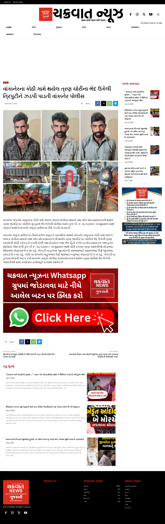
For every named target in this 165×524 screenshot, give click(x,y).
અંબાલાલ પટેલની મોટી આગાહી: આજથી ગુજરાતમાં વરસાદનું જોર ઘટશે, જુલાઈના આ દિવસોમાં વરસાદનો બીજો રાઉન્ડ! (136, 153)
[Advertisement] (82, 62)
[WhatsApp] (109, 103)
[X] (103, 103)
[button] (158, 14)
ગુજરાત (6, 82)
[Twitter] (144, 14)
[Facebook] (130, 14)
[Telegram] (115, 103)
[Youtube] (151, 14)
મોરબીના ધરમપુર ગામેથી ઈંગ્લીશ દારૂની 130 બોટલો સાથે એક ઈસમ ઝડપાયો (29, 355)
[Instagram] (137, 14)
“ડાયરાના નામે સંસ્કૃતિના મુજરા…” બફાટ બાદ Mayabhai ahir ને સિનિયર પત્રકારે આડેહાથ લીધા (45, 374)
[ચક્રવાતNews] (21, 492)
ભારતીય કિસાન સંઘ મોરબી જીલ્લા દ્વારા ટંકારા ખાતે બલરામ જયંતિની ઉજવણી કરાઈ (93, 355)
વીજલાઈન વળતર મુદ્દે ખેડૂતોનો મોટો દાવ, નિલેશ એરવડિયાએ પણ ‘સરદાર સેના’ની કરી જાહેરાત (43, 407)
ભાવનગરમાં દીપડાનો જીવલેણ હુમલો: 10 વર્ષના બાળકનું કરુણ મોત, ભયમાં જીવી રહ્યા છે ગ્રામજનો (45, 439)
